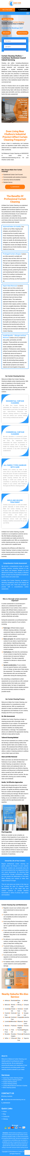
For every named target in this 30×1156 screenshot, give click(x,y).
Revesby (7, 1034)
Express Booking (22, 33)
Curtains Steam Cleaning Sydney (12, 1080)
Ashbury (7, 1000)
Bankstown (14, 1000)
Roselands (27, 1034)
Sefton (6, 1038)
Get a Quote (6, 33)
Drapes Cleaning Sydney (10, 1081)
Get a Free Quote (7, 9)
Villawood (14, 1038)
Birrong (19, 1004)
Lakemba (26, 1017)
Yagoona (26, 1038)
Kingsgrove (20, 1017)
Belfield (26, 1000)
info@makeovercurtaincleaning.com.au (14, 1099)
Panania (26, 1025)
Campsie (26, 1004)
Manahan (13, 1021)
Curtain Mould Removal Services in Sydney (15, 1085)
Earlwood (13, 1013)
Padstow (13, 1025)
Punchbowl (20, 1030)
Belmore (7, 1004)
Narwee (7, 1025)
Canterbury (8, 1009)
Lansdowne (8, 1021)
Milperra (19, 1021)
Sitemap (5, 1119)
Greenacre (7, 1017)
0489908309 (23, 9)
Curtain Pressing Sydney (10, 1083)
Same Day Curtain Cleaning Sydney (13, 1078)
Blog (4, 1114)
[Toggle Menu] (27, 13)
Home (4, 1111)
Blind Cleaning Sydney (9, 1087)
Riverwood (20, 1034)
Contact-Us (6, 1116)
